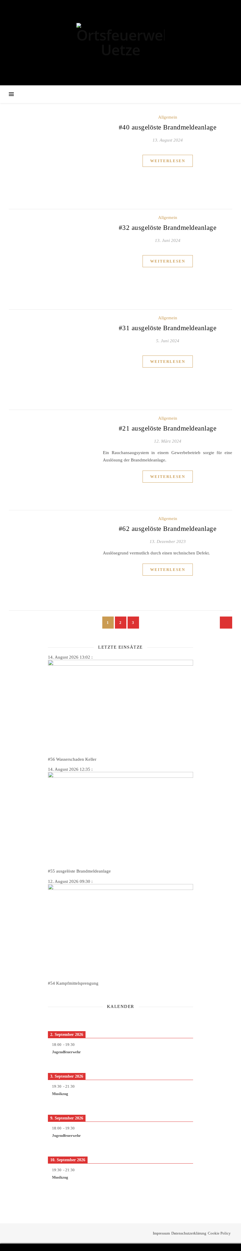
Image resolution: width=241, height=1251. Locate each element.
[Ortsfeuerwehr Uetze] (120, 42)
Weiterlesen (167, 161)
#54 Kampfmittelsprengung (73, 983)
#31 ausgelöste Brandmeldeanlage (168, 328)
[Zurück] (62, 1019)
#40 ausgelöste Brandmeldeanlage (168, 127)
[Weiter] (178, 1019)
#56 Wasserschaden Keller (72, 759)
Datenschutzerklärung (188, 1233)
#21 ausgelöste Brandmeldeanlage (168, 428)
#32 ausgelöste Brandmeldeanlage (168, 227)
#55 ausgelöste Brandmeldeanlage (79, 871)
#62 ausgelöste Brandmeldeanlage (168, 528)
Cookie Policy (219, 1233)
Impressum (161, 1233)
